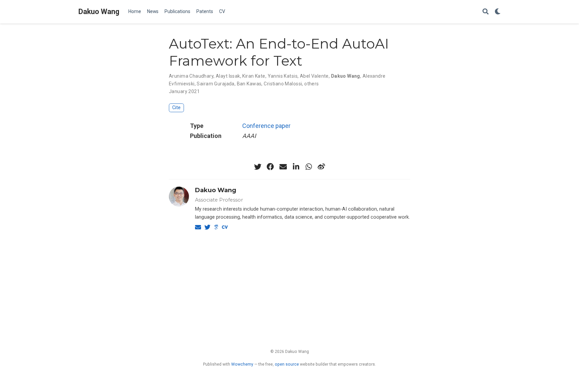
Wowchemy (242, 364)
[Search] (485, 12)
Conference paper (266, 125)
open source (287, 364)
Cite (176, 107)
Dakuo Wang (98, 11)
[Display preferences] (498, 12)
